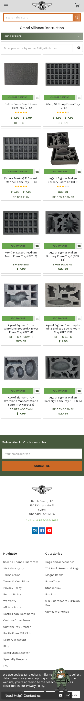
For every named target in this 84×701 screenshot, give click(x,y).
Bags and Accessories (59, 562)
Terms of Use (11, 575)
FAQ (5, 666)
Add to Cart (60, 171)
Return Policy (12, 594)
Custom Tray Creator (17, 627)
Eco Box (50, 594)
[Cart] (78, 5)
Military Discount (14, 640)
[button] (79, 48)
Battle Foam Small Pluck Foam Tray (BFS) (21, 105)
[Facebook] (42, 530)
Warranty (9, 601)
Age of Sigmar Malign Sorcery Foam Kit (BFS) (63, 180)
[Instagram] (35, 530)
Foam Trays (53, 581)
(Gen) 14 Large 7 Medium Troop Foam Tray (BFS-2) (21, 254)
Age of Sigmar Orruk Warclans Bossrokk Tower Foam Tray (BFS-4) (21, 328)
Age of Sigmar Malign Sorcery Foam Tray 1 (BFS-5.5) (63, 256)
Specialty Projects (15, 659)
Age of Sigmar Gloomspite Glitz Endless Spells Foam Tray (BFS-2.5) (63, 328)
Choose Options (18, 97)
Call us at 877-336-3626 (42, 520)
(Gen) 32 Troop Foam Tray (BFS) (63, 105)
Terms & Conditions (16, 581)
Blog (6, 646)
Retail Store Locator (16, 653)
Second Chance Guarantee (20, 562)
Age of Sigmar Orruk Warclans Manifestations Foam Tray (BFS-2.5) (21, 401)
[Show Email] (60, 695)
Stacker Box (53, 588)
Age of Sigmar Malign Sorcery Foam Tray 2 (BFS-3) (63, 399)
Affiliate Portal (12, 607)
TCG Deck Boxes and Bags (62, 568)
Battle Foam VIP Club (17, 633)
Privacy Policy (12, 588)
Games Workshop (57, 611)
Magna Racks (54, 575)
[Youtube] (49, 530)
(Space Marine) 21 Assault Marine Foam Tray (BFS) (21, 180)
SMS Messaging (13, 568)
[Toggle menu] (5, 5)
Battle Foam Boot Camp (19, 614)
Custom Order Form (16, 620)
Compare (37, 97)
